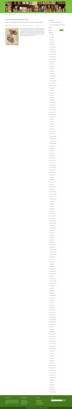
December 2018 (53, 249)
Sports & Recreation (40, 402)
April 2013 (52, 360)
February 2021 (53, 186)
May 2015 (52, 305)
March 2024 (52, 100)
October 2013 (52, 346)
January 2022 (52, 162)
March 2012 (52, 389)
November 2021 (53, 167)
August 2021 (52, 174)
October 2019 (52, 225)
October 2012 (52, 375)
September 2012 (53, 377)
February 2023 (53, 131)
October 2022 (52, 141)
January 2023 (52, 133)
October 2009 (24, 403)
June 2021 (52, 179)
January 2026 (52, 49)
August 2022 (52, 145)
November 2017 (53, 273)
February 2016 (53, 295)
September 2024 (53, 85)
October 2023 (52, 112)
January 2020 (52, 218)
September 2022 (53, 143)
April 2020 (52, 211)
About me (14, 14)
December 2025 (53, 51)
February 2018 (53, 268)
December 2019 (53, 220)
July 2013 (52, 353)
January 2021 (52, 189)
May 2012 (52, 387)
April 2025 (52, 71)
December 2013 (53, 341)
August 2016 (52, 285)
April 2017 (52, 276)
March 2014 (52, 334)
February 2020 (53, 215)
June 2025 (52, 66)
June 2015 (52, 302)
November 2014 (53, 319)
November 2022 (53, 138)
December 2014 (53, 317)
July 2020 (52, 203)
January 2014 (52, 338)
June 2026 (52, 37)
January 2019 (52, 247)
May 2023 (52, 124)
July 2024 (52, 90)
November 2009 (24, 402)
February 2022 (53, 160)
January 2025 (52, 78)
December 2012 (53, 370)
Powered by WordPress (31, 407)
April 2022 (52, 155)
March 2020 (52, 213)
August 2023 (52, 117)
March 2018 (52, 266)
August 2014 (52, 324)
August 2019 (52, 230)
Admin (10, 14)
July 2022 (52, 148)
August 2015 (52, 297)
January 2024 (52, 104)
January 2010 (23, 400)
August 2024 (52, 88)
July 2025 (52, 63)
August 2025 (52, 61)
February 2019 (53, 244)
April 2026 (52, 42)
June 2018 (52, 261)
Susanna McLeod (11, 25)
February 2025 (53, 76)
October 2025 (52, 56)
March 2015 (52, 309)
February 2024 (53, 102)
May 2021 (52, 182)
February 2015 (53, 312)
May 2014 (52, 329)
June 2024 (52, 92)
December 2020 (53, 191)
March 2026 (52, 44)
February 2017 (53, 278)
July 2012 (52, 382)
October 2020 (52, 196)
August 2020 (52, 201)
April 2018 (52, 264)
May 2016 (52, 288)
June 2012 (52, 384)
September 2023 (53, 114)
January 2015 (52, 314)
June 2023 (52, 121)
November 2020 (53, 194)
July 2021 (52, 177)
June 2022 (52, 150)
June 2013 (52, 355)
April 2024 (52, 97)
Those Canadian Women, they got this (57, 24)
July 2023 (52, 119)
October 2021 (52, 170)
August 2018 (52, 256)
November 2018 (53, 252)
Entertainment (39, 400)
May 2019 (52, 237)
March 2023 (52, 129)
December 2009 (24, 401)
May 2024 (52, 95)
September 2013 (53, 348)
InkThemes (46, 407)
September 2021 (53, 172)
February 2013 (53, 365)
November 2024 (53, 80)
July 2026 (52, 34)
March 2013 (52, 363)
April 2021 (52, 184)
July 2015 (52, 300)
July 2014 (52, 326)
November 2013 (53, 343)
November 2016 (53, 281)
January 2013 (52, 367)
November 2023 (53, 109)
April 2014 (52, 331)
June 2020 (52, 206)
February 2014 (53, 336)
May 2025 (52, 68)
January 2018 (52, 271)
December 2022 (53, 136)
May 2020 (52, 208)
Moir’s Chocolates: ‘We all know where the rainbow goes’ (24, 22)
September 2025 (53, 59)
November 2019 (53, 223)
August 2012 (52, 379)
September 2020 (53, 199)
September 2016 (53, 283)
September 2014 (53, 322)
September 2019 (53, 227)
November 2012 (53, 372)
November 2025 (53, 54)
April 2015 (52, 307)
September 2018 (53, 254)
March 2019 (52, 242)
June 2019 (52, 235)
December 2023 (53, 107)
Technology (39, 401)
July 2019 (52, 232)
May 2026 (52, 39)
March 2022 (52, 158)
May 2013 (52, 358)
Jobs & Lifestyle (39, 403)
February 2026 (53, 47)
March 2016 (52, 293)
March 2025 (52, 73)
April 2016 (52, 290)
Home (6, 14)
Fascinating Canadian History (30, 25)
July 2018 (52, 259)
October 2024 (52, 83)
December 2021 (53, 165)
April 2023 (52, 126)
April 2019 (52, 240)
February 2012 (53, 391)
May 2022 (52, 153)
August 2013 (52, 350)
